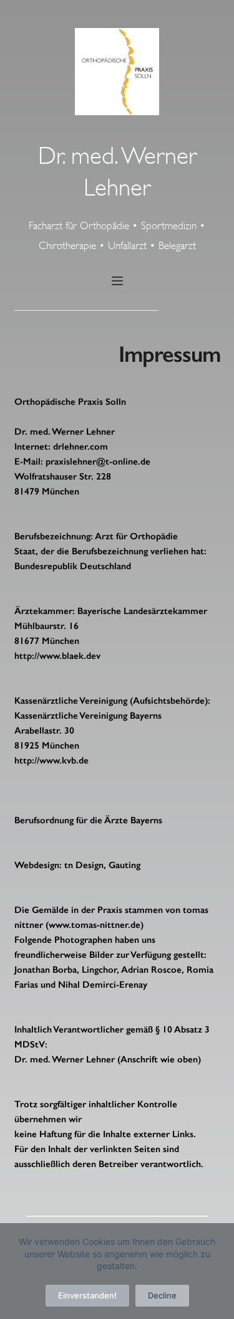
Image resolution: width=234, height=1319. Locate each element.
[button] (117, 280)
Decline (162, 1295)
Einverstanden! (87, 1295)
